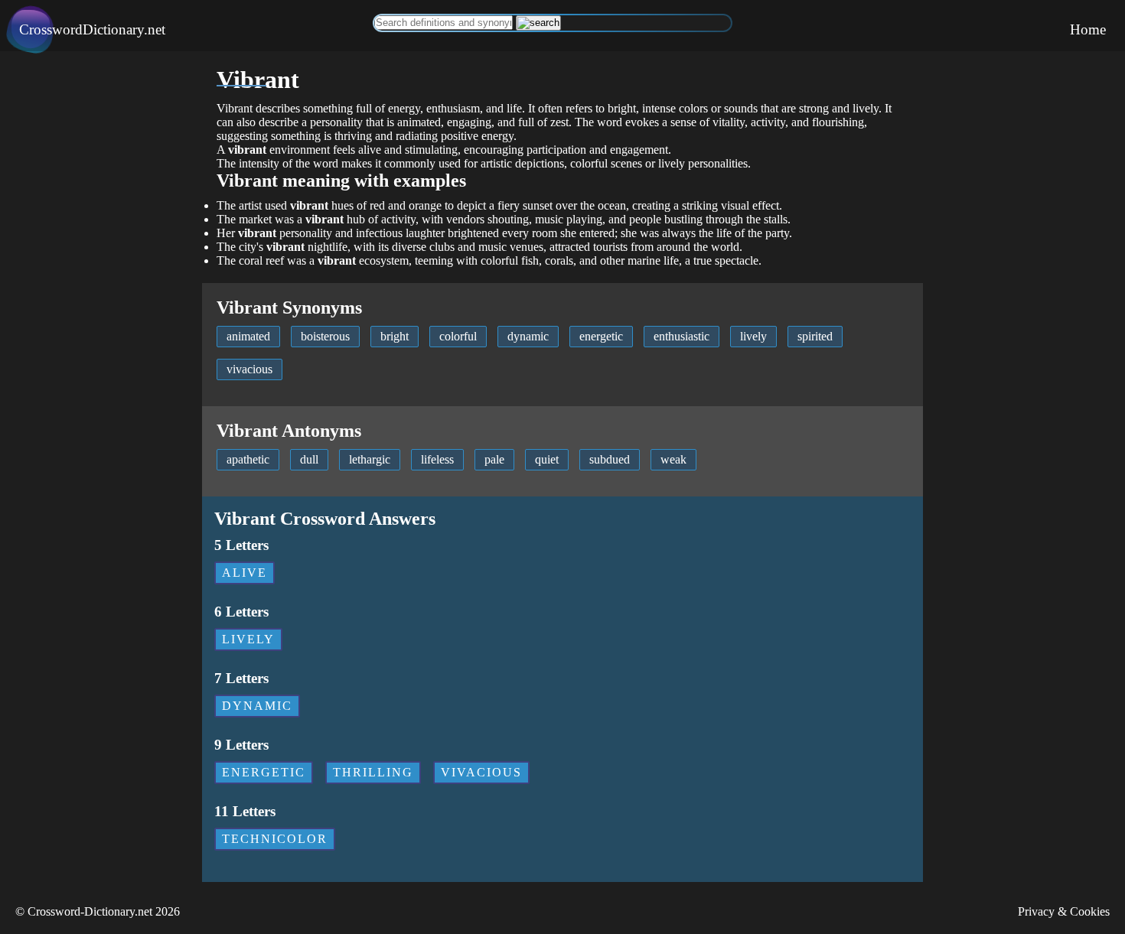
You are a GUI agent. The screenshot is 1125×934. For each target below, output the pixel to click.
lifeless (437, 459)
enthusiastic (681, 336)
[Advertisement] (101, 280)
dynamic (528, 336)
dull (309, 459)
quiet (547, 459)
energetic (601, 336)
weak (673, 459)
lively (753, 336)
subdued (609, 459)
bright (394, 336)
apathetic (248, 459)
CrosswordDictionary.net (92, 29)
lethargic (369, 459)
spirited (815, 336)
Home (1088, 29)
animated (248, 336)
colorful (458, 336)
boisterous (325, 336)
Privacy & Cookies (1064, 911)
